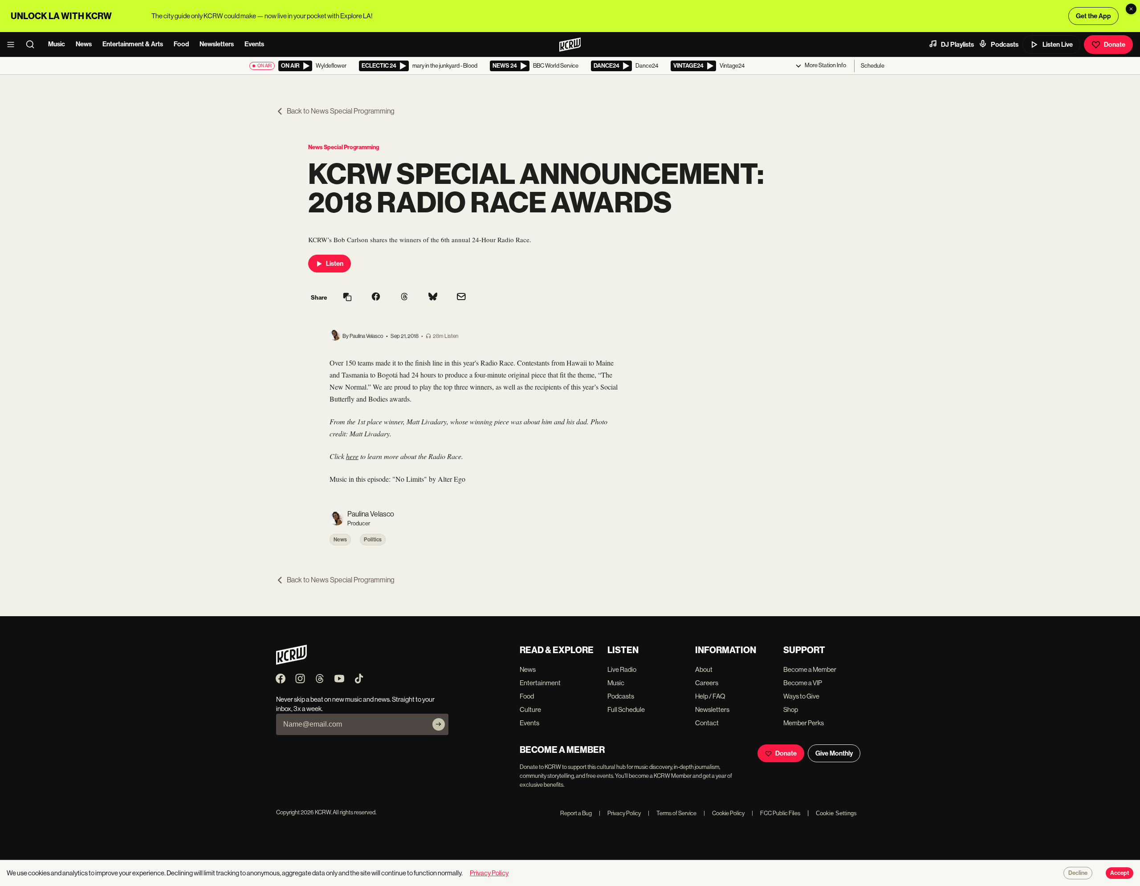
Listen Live (1057, 45)
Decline (1077, 873)
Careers (706, 683)
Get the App (1093, 16)
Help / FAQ (710, 696)
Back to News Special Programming (341, 111)
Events (254, 44)
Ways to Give (801, 696)
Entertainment (540, 683)
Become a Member (809, 669)
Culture (530, 709)
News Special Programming (343, 147)
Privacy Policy (620, 813)
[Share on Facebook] (375, 297)
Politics (373, 539)
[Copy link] (347, 298)
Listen (334, 264)
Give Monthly (834, 753)
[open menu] (13, 44)
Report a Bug (576, 813)
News (84, 44)
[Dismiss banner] (1131, 9)
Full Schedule (626, 709)
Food (181, 44)
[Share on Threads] (404, 297)
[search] (33, 44)
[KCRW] (291, 662)
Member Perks (803, 723)
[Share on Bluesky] (432, 297)
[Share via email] (461, 297)
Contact (707, 723)
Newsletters (217, 44)
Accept (1119, 873)
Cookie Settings (836, 813)
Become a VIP (802, 683)
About (703, 669)
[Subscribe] (438, 724)
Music (56, 44)
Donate (1114, 45)
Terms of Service (672, 813)
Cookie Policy (724, 813)
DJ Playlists (957, 45)
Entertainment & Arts (132, 44)
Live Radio (621, 669)
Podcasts (1004, 45)
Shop (790, 709)
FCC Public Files (776, 813)
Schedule (872, 65)
